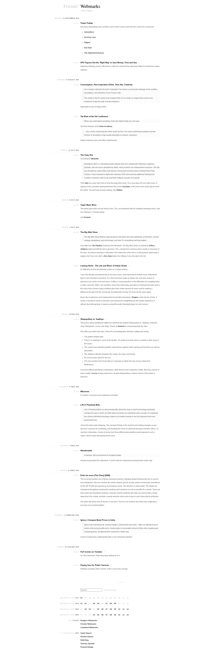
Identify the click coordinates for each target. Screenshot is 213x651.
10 (119, 609)
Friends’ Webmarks (88, 624)
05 (98, 604)
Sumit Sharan (86, 633)
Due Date (88, 48)
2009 (77, 609)
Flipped (87, 42)
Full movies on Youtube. (91, 552)
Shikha (119, 190)
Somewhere (89, 32)
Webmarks (90, 6)
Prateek (87, 217)
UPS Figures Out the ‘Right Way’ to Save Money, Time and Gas (108, 63)
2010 (77, 603)
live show (108, 256)
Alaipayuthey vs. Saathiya (91, 319)
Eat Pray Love (90, 37)
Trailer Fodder (86, 23)
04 (94, 604)
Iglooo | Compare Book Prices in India (97, 520)
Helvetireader (86, 450)
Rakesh (121, 326)
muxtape (126, 187)
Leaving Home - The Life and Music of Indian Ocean (103, 266)
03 (90, 609)
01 (81, 598)
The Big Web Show (89, 232)
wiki (86, 183)
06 (102, 609)
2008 (77, 615)
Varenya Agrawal (87, 644)
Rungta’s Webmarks (88, 621)
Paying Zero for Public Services (94, 565)
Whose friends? (86, 11)
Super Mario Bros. (88, 205)
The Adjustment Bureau (94, 53)
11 (123, 609)
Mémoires (84, 391)
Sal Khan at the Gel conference (94, 116)
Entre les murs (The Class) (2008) (95, 475)
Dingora (135, 297)
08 (111, 604)
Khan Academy (105, 126)
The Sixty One (86, 155)
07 (107, 604)
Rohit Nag (84, 640)
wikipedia (94, 159)
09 (115, 604)
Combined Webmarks (89, 627)
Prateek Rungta (86, 647)
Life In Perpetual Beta (90, 405)
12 (128, 609)
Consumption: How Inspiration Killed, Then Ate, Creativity (106, 85)
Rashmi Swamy (86, 637)
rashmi (76, 23)
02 (86, 604)
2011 (77, 598)
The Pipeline (97, 246)
